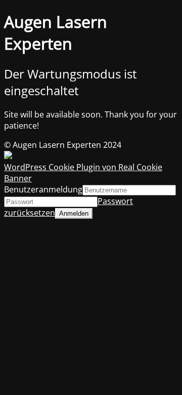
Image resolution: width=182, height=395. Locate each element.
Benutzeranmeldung (43, 189)
